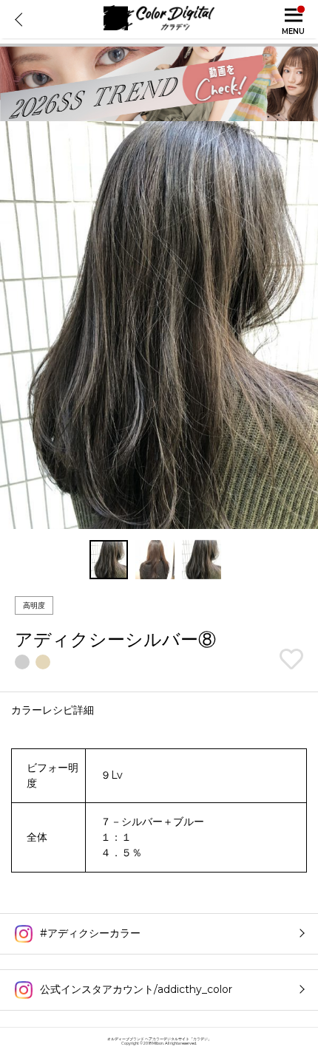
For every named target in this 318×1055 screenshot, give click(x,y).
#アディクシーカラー (90, 933)
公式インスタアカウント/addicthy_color (136, 989)
